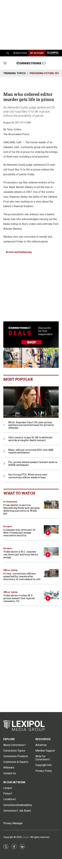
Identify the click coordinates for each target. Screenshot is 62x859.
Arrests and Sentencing (19, 252)
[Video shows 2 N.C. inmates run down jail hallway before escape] (51, 551)
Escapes (7, 526)
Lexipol (25, 837)
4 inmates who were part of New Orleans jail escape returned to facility (19, 532)
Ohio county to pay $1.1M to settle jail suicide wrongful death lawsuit (30, 439)
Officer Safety (10, 570)
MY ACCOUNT (37, 53)
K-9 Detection (10, 501)
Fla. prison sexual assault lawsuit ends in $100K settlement (32, 463)
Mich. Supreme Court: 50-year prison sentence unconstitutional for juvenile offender (31, 425)
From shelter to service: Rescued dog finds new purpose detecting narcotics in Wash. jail (21, 509)
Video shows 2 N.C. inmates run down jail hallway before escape (20, 554)
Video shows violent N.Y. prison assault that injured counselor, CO (19, 598)
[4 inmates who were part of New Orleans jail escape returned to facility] (51, 529)
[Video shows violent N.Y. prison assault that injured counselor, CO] (51, 595)
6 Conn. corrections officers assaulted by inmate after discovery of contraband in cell (22, 576)
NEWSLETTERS (20, 53)
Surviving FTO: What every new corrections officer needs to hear (27, 476)
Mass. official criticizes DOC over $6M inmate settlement (30, 451)
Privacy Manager (13, 823)
